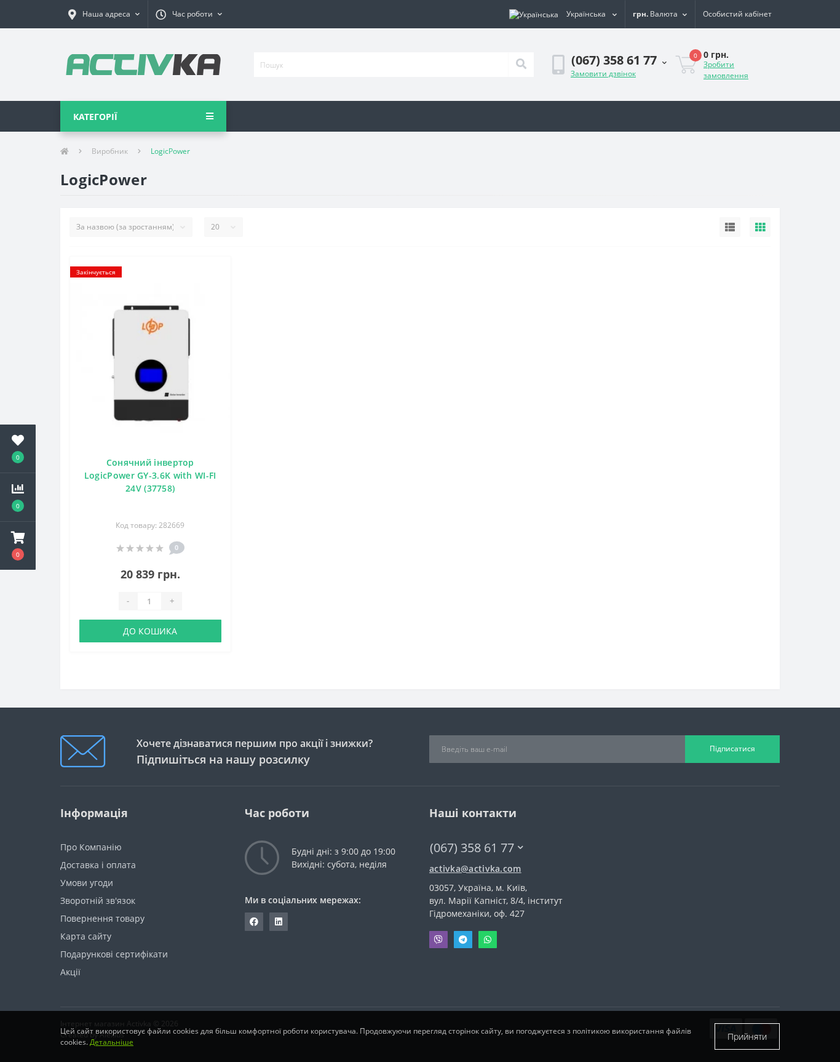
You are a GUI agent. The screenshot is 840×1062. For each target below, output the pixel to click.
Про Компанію (91, 847)
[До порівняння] (215, 291)
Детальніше (111, 1042)
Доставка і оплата (98, 865)
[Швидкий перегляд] (214, 310)
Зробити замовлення (725, 70)
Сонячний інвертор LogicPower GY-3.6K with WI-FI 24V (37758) (150, 475)
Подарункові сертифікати (114, 954)
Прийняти (747, 1036)
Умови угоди (86, 882)
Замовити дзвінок (603, 73)
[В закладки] (215, 273)
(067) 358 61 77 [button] (472, 847)
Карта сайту (85, 936)
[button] (104, 14)
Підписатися (732, 748)
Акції (70, 972)
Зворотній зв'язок (97, 900)
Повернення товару (102, 918)
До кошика (150, 631)
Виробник (110, 151)
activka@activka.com (475, 868)
